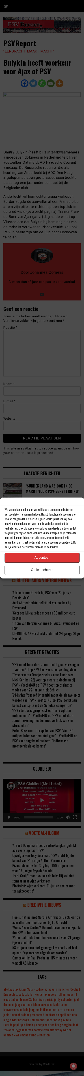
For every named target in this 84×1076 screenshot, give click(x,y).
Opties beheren (42, 570)
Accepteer (42, 557)
